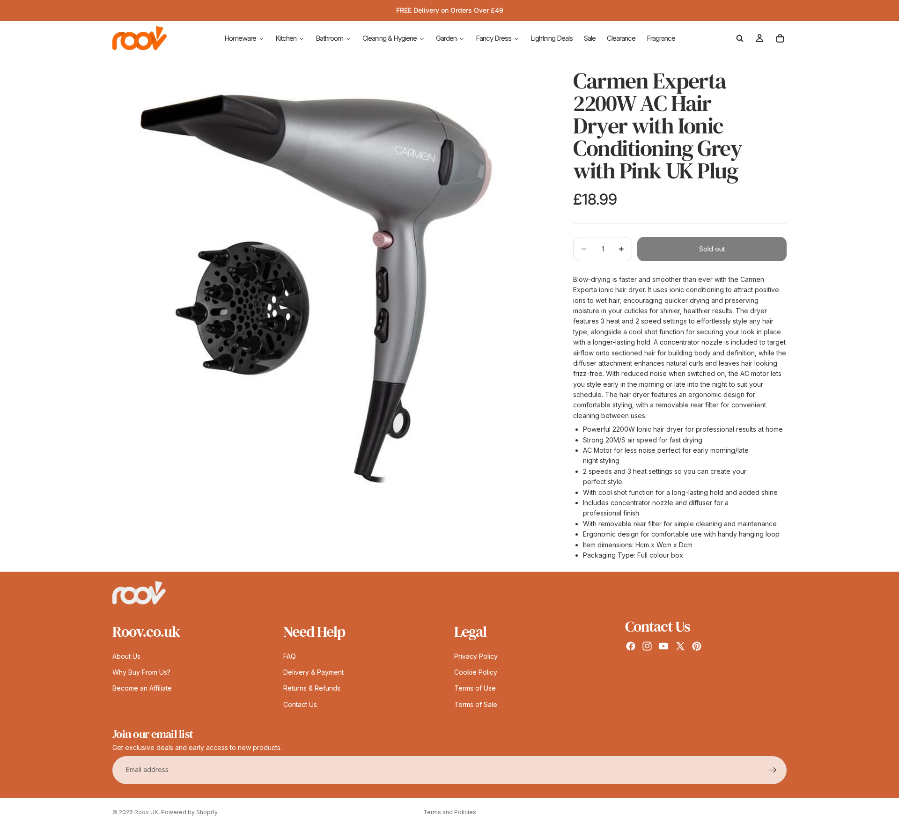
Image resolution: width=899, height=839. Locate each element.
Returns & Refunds (311, 688)
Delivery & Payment (313, 672)
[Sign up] (772, 770)
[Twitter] (680, 646)
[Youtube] (663, 646)
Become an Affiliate (142, 688)
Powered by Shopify (189, 812)
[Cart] (780, 38)
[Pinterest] (696, 646)
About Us (126, 656)
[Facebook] (630, 646)
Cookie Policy (475, 672)
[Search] (740, 38)
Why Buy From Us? (141, 672)
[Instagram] (647, 646)
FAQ (289, 656)
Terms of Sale (475, 704)
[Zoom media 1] (331, 277)
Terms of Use (475, 688)
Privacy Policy (476, 656)
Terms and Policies (449, 812)
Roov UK (146, 812)
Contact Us (300, 704)
